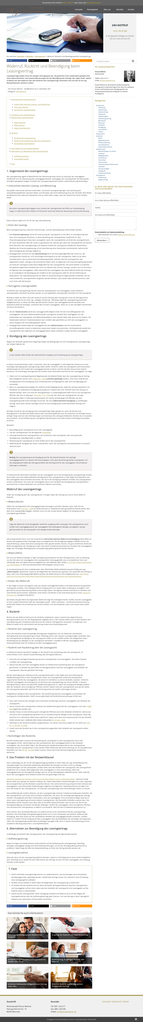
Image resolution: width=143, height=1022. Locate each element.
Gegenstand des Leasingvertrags (23, 99)
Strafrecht (99, 136)
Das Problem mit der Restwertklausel (25, 148)
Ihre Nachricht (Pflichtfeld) (105, 215)
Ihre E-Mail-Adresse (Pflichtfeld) (107, 200)
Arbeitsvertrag (103, 112)
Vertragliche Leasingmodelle (24, 110)
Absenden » (102, 240)
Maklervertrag (103, 180)
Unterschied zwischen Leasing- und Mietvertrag (32, 104)
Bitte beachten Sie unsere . (116, 235)
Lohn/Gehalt (102, 129)
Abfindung (101, 108)
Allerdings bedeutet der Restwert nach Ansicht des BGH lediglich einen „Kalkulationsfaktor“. (41, 779)
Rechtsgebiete (92, 9)
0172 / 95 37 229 (120, 31)
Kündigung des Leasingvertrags (23, 115)
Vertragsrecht (40, 56)
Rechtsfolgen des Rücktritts (24, 144)
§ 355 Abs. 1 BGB (27, 509)
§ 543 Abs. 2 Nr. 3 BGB (42, 395)
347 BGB (31, 750)
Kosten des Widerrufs (22, 128)
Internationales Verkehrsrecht (108, 164)
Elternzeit (101, 123)
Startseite (79, 9)
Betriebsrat (102, 121)
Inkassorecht (100, 134)
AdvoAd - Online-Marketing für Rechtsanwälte (82, 1019)
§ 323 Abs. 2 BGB (59, 720)
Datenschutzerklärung (126, 235)
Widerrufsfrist (19, 125)
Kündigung (102, 127)
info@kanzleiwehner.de (107, 80)
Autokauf (101, 153)
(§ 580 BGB (46, 432)
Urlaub (100, 132)
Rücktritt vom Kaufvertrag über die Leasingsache (32, 141)
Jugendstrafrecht (103, 140)
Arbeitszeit (101, 114)
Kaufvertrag (102, 177)
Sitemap (126, 1001)
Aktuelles (119, 9)
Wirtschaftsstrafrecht (105, 147)
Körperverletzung (104, 143)
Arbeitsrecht (100, 105)
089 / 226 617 (68, 2)
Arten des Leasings (21, 107)
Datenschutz (116, 1001)
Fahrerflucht (102, 158)
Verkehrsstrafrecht (104, 173)
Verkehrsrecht (100, 149)
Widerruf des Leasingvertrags (22, 118)
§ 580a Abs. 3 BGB (39, 379)
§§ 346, (24, 750)
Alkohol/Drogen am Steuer (107, 151)
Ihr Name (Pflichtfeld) (103, 193)
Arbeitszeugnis (103, 116)
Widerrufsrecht (19, 123)
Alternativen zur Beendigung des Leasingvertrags (29, 151)
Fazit (13, 164)
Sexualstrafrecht (103, 145)
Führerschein (102, 162)
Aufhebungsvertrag (21, 156)
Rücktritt (14, 133)
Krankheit (101, 125)
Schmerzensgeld (103, 169)
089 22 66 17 (105, 78)
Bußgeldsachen (103, 156)
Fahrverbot (102, 160)
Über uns (107, 9)
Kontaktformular (94, 2)
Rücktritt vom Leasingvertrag (25, 138)
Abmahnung (102, 110)
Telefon (98, 208)
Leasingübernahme (21, 159)
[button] (17, 60)
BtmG (100, 138)
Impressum (106, 1001)
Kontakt (131, 9)
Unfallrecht (102, 171)
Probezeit (101, 167)
